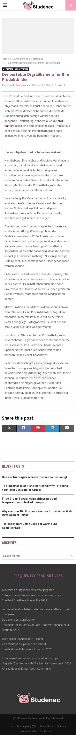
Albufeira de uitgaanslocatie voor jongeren (28, 590)
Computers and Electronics (15, 69)
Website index (28, 731)
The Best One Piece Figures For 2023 (24, 600)
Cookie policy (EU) (26, 726)
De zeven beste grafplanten (19, 619)
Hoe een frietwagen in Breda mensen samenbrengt (34, 477)
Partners (61, 726)
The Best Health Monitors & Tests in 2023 (27, 649)
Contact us (46, 731)
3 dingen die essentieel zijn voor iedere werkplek (31, 595)
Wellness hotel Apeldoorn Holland (22, 638)
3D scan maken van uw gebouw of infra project (31, 658)
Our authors (46, 726)
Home (10, 726)
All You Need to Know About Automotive (26, 668)
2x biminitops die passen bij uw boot (24, 644)
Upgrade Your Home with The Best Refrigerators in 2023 (36, 663)
